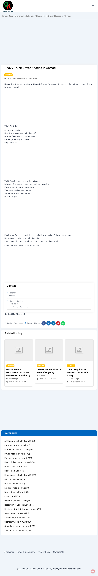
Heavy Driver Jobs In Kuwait (19, 462)
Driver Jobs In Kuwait (24, 16)
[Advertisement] (49, 47)
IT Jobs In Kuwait (14, 483)
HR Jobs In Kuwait (14, 479)
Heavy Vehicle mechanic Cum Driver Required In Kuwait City (18, 372)
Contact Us (58, 552)
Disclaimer (9, 552)
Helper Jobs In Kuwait (17, 466)
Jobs (11, 16)
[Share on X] (48, 323)
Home (4, 16)
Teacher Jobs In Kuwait (17, 530)
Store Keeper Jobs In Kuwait (19, 526)
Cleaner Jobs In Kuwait (17, 445)
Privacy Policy (44, 552)
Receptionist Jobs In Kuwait (19, 505)
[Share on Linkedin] (53, 323)
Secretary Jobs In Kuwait (18, 522)
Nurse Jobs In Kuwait (16, 492)
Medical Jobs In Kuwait (17, 488)
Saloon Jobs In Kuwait (17, 517)
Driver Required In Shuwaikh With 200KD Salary (78, 372)
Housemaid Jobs (14, 471)
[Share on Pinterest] (58, 323)
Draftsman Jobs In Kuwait (18, 449)
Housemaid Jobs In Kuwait (20, 475)
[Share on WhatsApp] (63, 323)
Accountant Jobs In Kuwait (19, 441)
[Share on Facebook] (43, 323)
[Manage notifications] (93, 571)
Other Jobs (12, 496)
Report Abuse (33, 323)
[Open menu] (93, 6)
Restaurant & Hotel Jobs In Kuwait (22, 509)
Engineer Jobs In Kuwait (18, 458)
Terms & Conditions (25, 552)
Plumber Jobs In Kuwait (17, 500)
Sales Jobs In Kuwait (16, 513)
